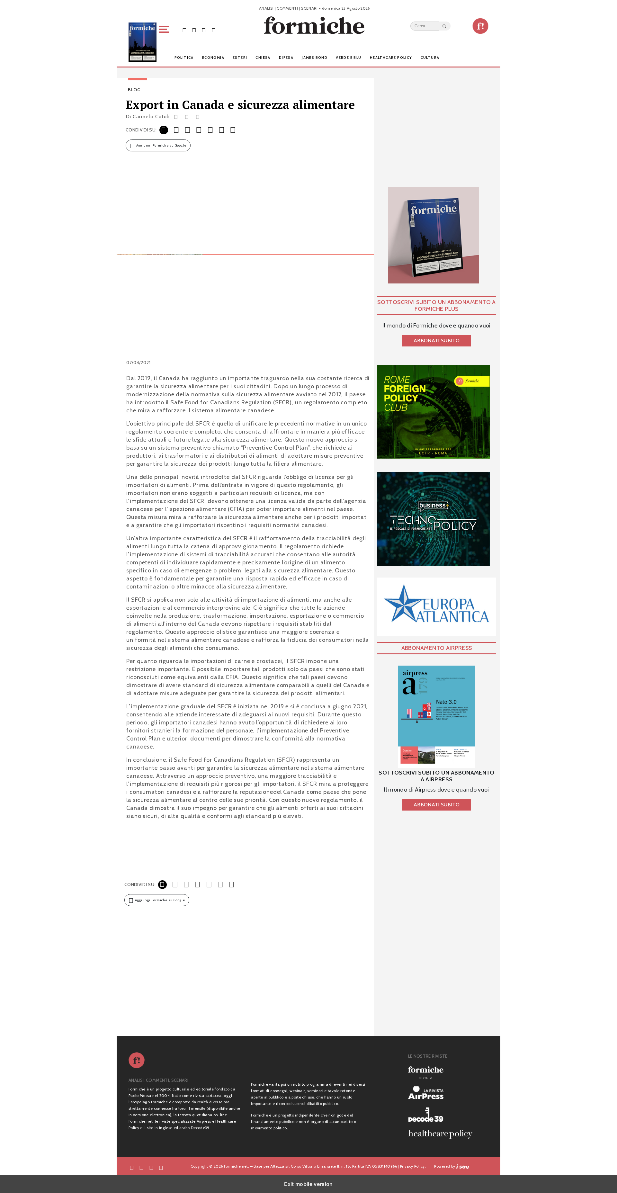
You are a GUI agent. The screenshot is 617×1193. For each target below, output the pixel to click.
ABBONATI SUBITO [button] (437, 340)
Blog (134, 89)
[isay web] (462, 1166)
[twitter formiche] (141, 1167)
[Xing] (205, 116)
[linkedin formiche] (161, 1167)
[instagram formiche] (151, 1167)
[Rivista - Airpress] (443, 1092)
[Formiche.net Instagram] (204, 29)
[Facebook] (176, 116)
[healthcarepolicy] (443, 1134)
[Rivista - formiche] (443, 1072)
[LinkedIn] (197, 116)
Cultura (430, 57)
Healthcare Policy (391, 57)
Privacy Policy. (413, 1166)
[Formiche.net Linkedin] (214, 29)
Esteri (240, 57)
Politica (184, 57)
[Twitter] (187, 116)
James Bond (314, 57)
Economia (213, 57)
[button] (165, 42)
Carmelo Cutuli (151, 116)
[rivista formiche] (436, 717)
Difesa (286, 57)
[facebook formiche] (132, 1167)
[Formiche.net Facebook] (184, 29)
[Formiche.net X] (194, 29)
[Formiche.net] (480, 26)
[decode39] (443, 1114)
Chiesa (262, 57)
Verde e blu (348, 57)
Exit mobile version (308, 1184)
